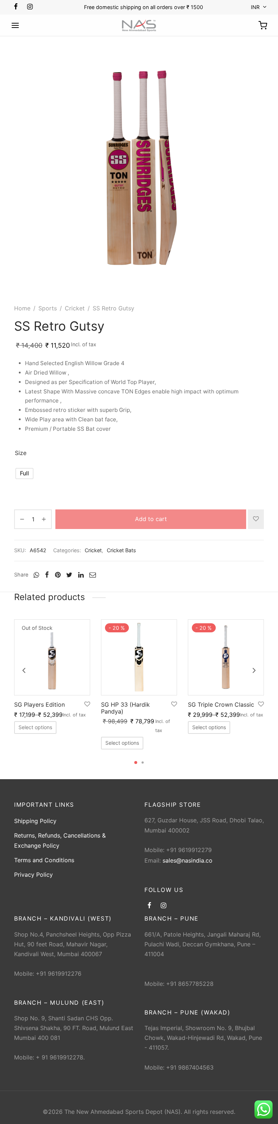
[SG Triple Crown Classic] (226, 657)
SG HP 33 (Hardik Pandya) (125, 708)
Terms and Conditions (44, 860)
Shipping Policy (35, 821)
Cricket (75, 308)
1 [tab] (135, 762)
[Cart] (262, 25)
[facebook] (16, 7)
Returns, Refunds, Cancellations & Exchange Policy (60, 840)
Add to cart (151, 518)
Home (22, 308)
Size (20, 452)
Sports (47, 308)
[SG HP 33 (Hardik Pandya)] (139, 657)
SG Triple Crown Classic (221, 704)
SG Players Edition (39, 704)
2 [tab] (143, 762)
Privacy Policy (33, 874)
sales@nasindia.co (187, 860)
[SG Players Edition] (52, 657)
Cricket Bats (121, 550)
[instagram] (29, 7)
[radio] (24, 473)
